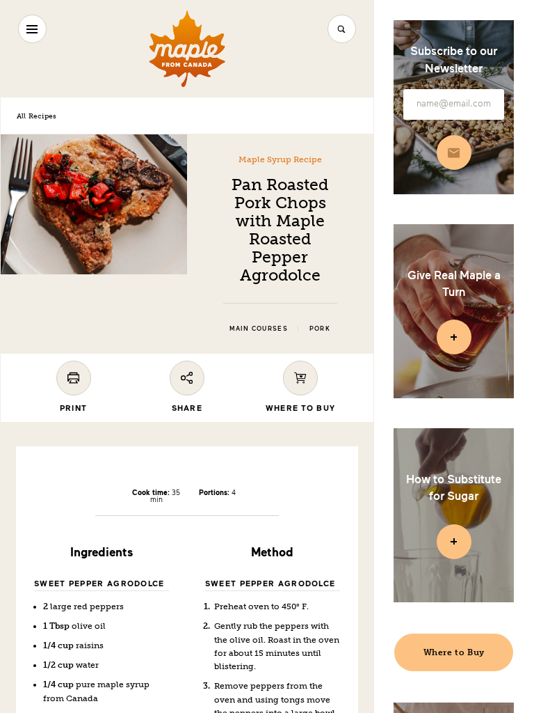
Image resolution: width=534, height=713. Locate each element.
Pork (319, 328)
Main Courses (258, 328)
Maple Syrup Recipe (280, 159)
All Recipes (36, 116)
